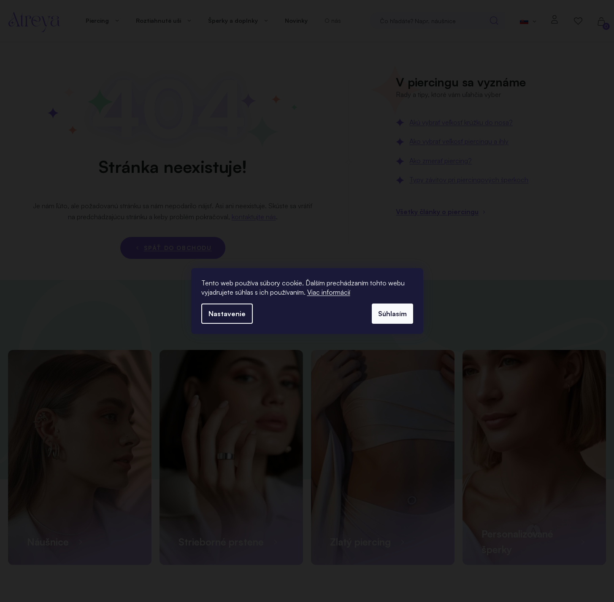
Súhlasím (392, 313)
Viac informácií (328, 292)
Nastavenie (227, 313)
